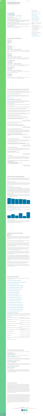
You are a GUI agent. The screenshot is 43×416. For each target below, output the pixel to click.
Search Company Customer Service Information (2, 5)
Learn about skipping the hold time (11, 103)
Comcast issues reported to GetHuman (11, 339)
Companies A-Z (2, 7)
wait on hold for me (19, 209)
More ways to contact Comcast (35, 21)
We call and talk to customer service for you (36, 13)
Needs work (27, 407)
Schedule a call (13, 24)
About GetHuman (2, 8)
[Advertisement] (18, 33)
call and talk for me (14, 209)
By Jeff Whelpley (10, 234)
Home (1, 3)
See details (24, 65)
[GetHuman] (3, 1)
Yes (25, 407)
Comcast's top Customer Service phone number (36, 12)
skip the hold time (16, 27)
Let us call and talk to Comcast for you (13, 93)
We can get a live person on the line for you (14, 99)
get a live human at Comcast (19, 21)
